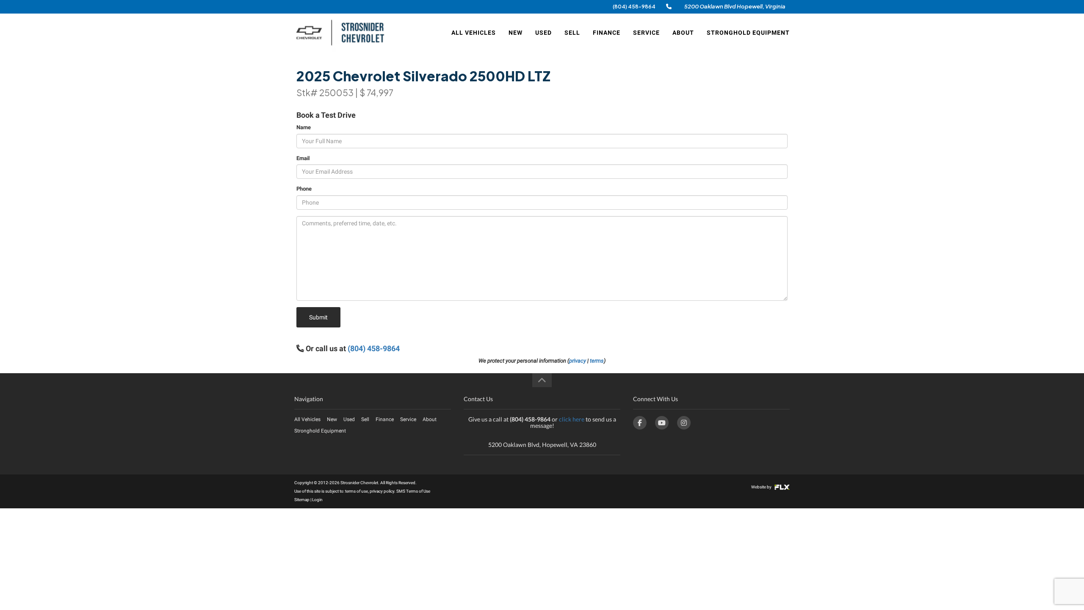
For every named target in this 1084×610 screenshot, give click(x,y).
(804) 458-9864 (634, 6)
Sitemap (302, 499)
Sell (572, 32)
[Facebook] (640, 423)
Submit (318, 317)
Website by (761, 487)
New (516, 32)
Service (646, 32)
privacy (577, 361)
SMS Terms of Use (413, 491)
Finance (606, 32)
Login (317, 499)
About (683, 32)
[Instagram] (684, 423)
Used (543, 32)
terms (597, 361)
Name (303, 127)
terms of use (356, 491)
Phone (304, 189)
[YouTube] (662, 423)
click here (571, 419)
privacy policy (382, 491)
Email (303, 158)
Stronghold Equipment (748, 32)
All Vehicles (473, 32)
